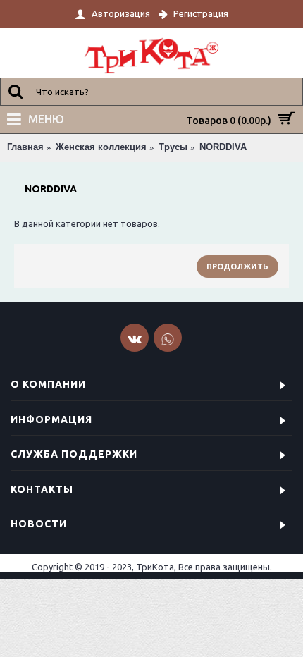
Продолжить (237, 266)
